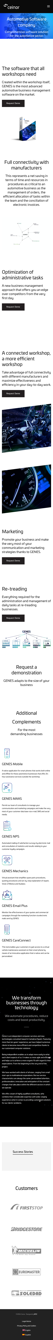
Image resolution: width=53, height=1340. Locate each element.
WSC (35, 1314)
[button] (13, 103)
